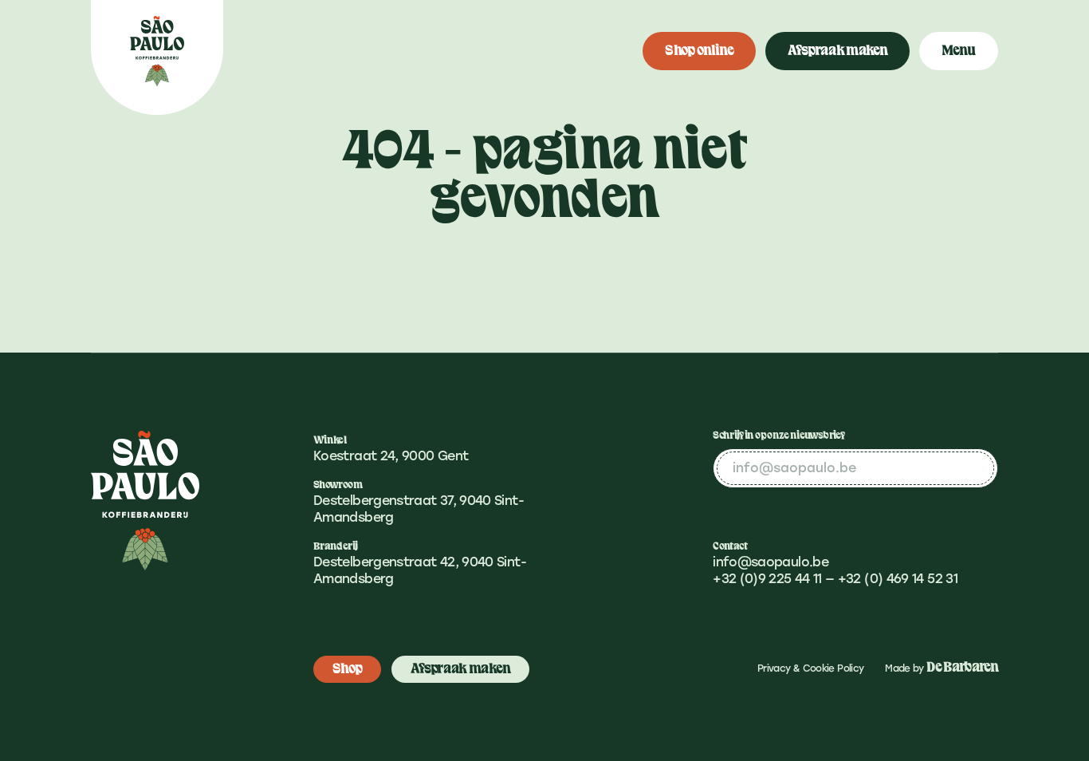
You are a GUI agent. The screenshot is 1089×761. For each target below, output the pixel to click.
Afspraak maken (837, 51)
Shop (347, 669)
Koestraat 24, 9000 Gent (390, 455)
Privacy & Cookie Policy (810, 668)
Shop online (699, 51)
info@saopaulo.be (770, 562)
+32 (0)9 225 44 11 (767, 578)
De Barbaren (962, 667)
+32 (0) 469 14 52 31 (897, 578)
